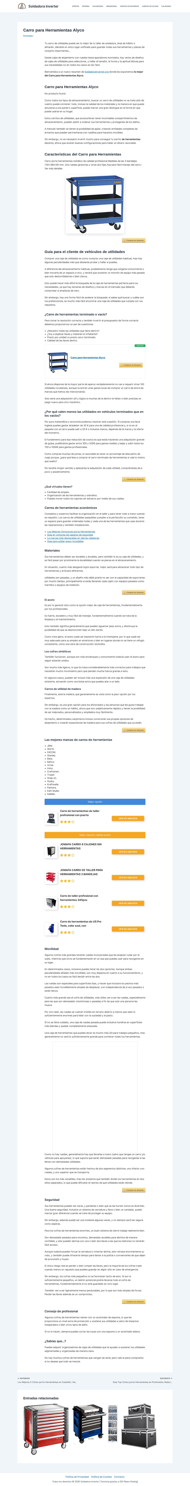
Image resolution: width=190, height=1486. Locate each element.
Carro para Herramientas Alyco (88, 357)
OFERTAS (75, 6)
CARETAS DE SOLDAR (150, 6)
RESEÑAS (85, 6)
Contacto (119, 1476)
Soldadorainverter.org (97, 71)
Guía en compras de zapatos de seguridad (70, 535)
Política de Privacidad (77, 1476)
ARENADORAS (111, 6)
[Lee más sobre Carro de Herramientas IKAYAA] (139, 1426)
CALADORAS (166, 6)
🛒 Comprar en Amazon (134, 240)
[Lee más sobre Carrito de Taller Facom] (46, 1429)
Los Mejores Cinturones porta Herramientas (71, 531)
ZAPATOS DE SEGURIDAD (129, 6)
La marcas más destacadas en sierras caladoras (73, 538)
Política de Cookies (101, 1476)
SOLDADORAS (97, 6)
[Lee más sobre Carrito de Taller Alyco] (95, 1424)
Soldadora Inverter (43, 6)
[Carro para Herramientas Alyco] (57, 362)
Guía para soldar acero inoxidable (65, 541)
